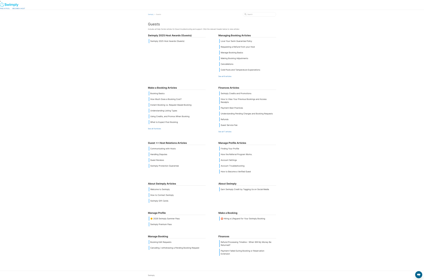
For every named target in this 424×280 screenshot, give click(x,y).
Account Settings (229, 160)
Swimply (150, 14)
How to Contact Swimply (162, 195)
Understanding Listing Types (163, 110)
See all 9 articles (154, 129)
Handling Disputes (158, 154)
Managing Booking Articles (234, 35)
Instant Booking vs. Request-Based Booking (170, 105)
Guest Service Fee (229, 125)
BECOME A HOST (18, 8)
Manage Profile (157, 212)
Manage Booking (158, 236)
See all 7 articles (224, 132)
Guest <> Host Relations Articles (167, 142)
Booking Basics (157, 93)
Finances (223, 236)
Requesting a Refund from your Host (238, 47)
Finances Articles (228, 87)
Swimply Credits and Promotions (236, 93)
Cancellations (227, 64)
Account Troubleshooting (232, 166)
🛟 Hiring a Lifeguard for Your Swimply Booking (243, 218)
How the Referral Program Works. (236, 154)
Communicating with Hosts (163, 148)
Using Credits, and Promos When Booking (169, 116)
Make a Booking (227, 212)
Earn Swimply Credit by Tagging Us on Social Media (245, 189)
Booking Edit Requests (160, 242)
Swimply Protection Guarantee (164, 166)
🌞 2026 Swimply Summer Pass (165, 218)
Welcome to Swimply (160, 189)
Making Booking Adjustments (234, 58)
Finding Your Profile (230, 148)
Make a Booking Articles (162, 87)
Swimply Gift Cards (159, 201)
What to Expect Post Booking (164, 122)
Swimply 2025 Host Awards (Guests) (170, 35)
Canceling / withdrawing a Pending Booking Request (174, 248)
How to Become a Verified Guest (236, 171)
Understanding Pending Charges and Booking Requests (247, 113)
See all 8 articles (224, 76)
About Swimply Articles (162, 183)
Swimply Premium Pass (161, 224)
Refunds (224, 119)
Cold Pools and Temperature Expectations (240, 70)
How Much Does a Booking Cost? (166, 99)
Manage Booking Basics (232, 52)
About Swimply (227, 183)
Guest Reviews (157, 160)
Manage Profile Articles (232, 142)
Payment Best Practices (232, 108)
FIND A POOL (5, 8)
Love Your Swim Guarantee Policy (236, 41)
